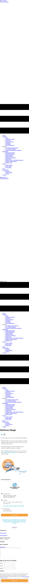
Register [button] (14, 580)
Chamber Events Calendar (9, 452)
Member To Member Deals (13, 520)
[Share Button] (4, 434)
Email (1, 568)
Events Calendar (22, 519)
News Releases (15, 519)
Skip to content (3, 0)
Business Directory (6, 519)
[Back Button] (1, 435)
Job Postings (23, 520)
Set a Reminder (14, 515)
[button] (3, 177)
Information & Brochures (15, 522)
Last (1, 565)
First (1, 563)
